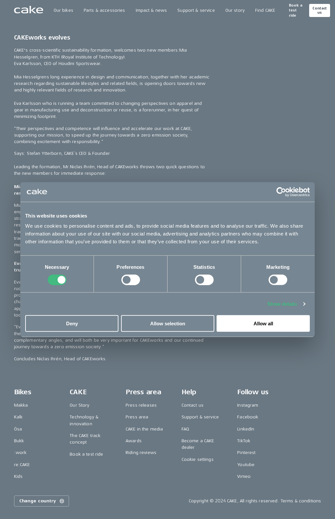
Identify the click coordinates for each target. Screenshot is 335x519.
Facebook (247, 416)
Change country (37, 500)
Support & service (196, 10)
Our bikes (63, 10)
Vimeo (244, 476)
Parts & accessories (104, 10)
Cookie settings (198, 459)
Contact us (319, 10)
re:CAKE (22, 464)
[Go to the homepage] (28, 10)
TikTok (243, 440)
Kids (18, 476)
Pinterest (246, 452)
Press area (137, 416)
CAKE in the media (144, 429)
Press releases (141, 405)
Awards (134, 440)
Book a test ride (295, 10)
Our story (235, 10)
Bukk (19, 440)
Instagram (247, 405)
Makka (21, 405)
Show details (282, 303)
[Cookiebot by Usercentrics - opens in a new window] (281, 192)
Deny (72, 323)
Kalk (18, 416)
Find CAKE (265, 10)
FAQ (185, 429)
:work (20, 452)
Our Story (79, 405)
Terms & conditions (301, 500)
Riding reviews (141, 452)
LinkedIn (245, 429)
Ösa (18, 429)
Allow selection (167, 323)
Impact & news (151, 10)
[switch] (130, 279)
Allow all (263, 323)
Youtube (246, 464)
